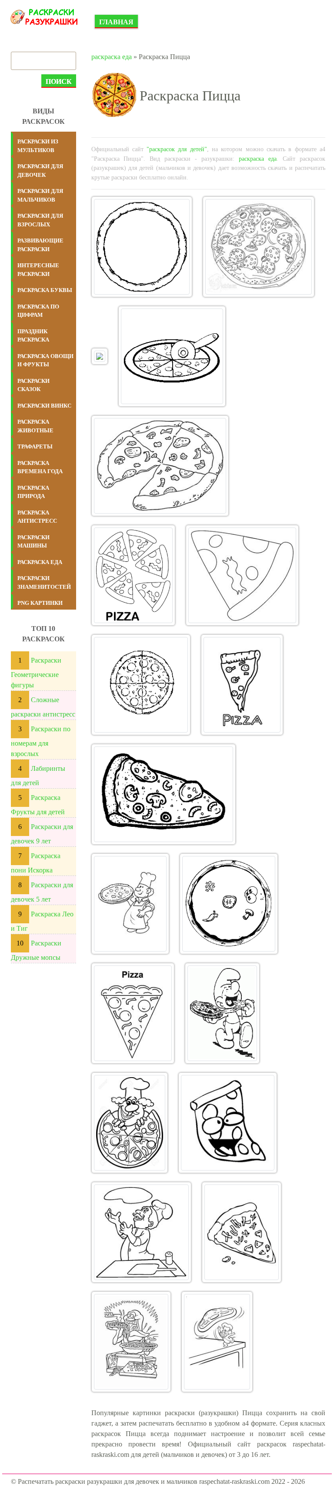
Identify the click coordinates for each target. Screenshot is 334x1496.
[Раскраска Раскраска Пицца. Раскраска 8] (140, 684)
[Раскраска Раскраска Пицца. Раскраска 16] (227, 1122)
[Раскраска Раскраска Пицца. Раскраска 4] (172, 356)
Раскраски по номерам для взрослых (40, 741)
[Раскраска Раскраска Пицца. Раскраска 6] (133, 575)
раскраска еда (111, 56)
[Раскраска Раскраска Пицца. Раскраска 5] (160, 465)
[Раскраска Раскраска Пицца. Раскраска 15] (129, 1122)
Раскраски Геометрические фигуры (36, 673)
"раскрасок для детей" (177, 149)
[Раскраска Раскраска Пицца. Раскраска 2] (258, 246)
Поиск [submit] (59, 81)
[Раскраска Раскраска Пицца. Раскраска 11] (130, 903)
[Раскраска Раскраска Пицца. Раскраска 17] (141, 1232)
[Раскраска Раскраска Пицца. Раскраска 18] (242, 1232)
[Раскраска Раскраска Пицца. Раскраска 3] (99, 356)
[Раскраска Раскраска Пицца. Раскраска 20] (217, 1341)
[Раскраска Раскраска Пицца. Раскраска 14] (222, 1013)
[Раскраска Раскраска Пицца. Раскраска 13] (133, 1013)
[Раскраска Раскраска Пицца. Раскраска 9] (242, 684)
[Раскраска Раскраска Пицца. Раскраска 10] (163, 794)
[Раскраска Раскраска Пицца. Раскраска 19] (131, 1341)
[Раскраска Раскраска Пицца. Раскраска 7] (242, 575)
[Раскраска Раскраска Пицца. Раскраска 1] (142, 246)
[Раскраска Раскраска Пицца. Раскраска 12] (229, 903)
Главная (116, 22)
